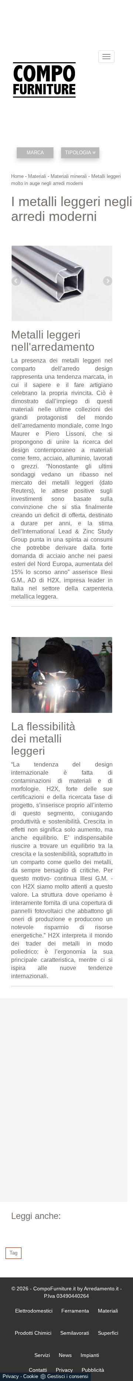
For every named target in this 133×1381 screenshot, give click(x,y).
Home (17, 176)
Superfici (108, 1333)
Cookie (30, 1376)
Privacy (11, 1376)
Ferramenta (75, 1311)
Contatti (38, 1370)
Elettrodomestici (33, 1311)
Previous (16, 281)
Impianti (90, 1355)
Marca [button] (35, 152)
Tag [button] (13, 1253)
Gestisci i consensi (67, 1376)
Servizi (42, 1355)
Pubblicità (93, 1370)
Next (107, 281)
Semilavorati (74, 1333)
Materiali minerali (69, 176)
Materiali (37, 176)
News (65, 1355)
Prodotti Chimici (33, 1333)
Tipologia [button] (78, 152)
